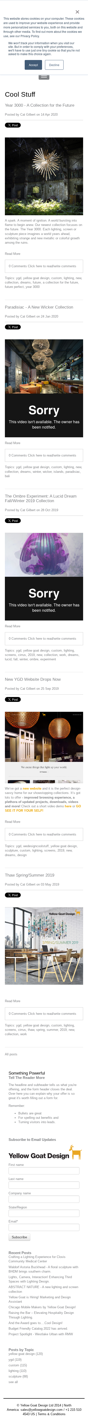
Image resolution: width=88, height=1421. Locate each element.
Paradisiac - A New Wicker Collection (39, 307)
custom (56, 278)
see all (13, 1382)
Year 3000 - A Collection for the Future (39, 105)
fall (15, 659)
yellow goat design (36, 278)
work (62, 655)
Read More (12, 254)
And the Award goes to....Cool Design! (36, 1323)
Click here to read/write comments (52, 266)
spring (40, 1030)
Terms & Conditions (52, 1414)
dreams (25, 282)
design (22, 855)
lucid (8, 659)
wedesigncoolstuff (36, 846)
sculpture (11, 850)
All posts (11, 1054)
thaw (31, 1030)
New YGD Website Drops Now (33, 679)
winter (37, 472)
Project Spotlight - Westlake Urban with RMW (41, 1334)
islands (59, 472)
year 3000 (33, 287)
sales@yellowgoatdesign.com (42, 1410)
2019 (31, 655)
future (37, 282)
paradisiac (73, 472)
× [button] (77, 10)
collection (11, 282)
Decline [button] (54, 65)
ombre (34, 659)
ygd (18, 278)
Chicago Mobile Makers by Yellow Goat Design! (42, 1307)
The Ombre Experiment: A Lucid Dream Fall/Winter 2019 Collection (41, 498)
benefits (46, 1118)
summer (52, 1030)
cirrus (22, 655)
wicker (47, 472)
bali (7, 476)
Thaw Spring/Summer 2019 (29, 875)
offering (14, 1089)
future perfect (14, 287)
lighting (69, 278)
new (78, 278)
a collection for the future (60, 282)
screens (10, 655)
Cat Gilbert (27, 114)
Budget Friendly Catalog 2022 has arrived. (38, 1328)
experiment (48, 659)
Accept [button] (33, 65)
